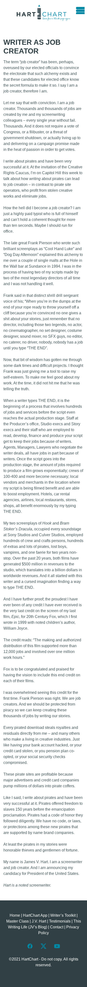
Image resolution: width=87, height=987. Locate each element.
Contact (56, 927)
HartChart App (35, 915)
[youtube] (57, 946)
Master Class (17, 921)
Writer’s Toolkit (63, 915)
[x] (43, 946)
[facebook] (30, 946)
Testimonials (60, 921)
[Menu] (79, 8)
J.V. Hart (39, 921)
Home (15, 915)
